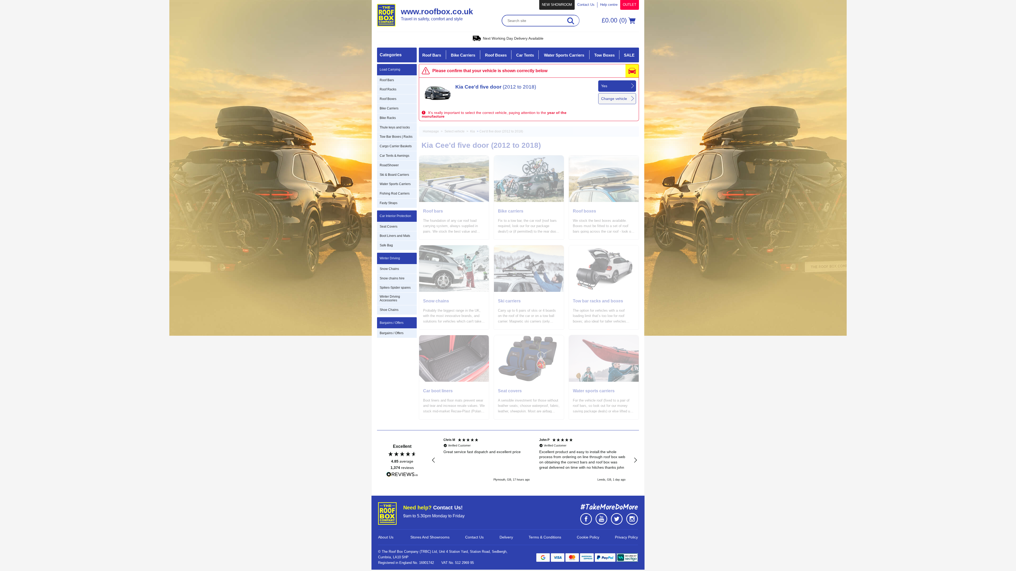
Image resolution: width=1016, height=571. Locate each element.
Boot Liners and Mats (395, 235)
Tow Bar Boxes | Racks (396, 136)
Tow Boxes (604, 55)
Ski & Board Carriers (394, 174)
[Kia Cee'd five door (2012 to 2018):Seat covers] (529, 358)
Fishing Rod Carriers (395, 193)
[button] (433, 460)
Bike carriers (510, 211)
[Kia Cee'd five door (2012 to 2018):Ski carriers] (529, 268)
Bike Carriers (389, 108)
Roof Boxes (388, 98)
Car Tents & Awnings (394, 155)
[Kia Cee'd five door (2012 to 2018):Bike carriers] (529, 178)
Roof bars (433, 211)
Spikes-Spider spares (395, 287)
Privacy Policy (626, 537)
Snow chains (436, 301)
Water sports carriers (594, 391)
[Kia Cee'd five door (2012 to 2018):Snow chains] (454, 268)
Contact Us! (433, 507)
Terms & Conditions (545, 537)
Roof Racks (388, 89)
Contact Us (586, 5)
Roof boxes (584, 211)
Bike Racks (388, 117)
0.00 (616, 20)
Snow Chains (389, 268)
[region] (534, 460)
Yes (604, 86)
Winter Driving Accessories (390, 298)
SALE (629, 55)
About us (385, 537)
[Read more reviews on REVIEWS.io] (402, 474)
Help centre (609, 5)
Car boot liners (438, 391)
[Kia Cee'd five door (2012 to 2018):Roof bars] (454, 178)
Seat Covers (388, 226)
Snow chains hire (392, 278)
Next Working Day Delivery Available (513, 38)
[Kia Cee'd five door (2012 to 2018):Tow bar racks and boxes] (604, 268)
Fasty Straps (388, 203)
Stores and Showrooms (430, 537)
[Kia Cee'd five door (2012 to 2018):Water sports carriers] (604, 358)
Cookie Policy (588, 537)
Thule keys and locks (395, 127)
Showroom (557, 5)
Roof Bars (387, 80)
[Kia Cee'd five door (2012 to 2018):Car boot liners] (454, 358)
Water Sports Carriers (395, 184)
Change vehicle (614, 98)
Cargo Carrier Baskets (396, 146)
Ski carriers (509, 301)
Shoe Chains (389, 309)
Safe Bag (386, 245)
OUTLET (629, 5)
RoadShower (389, 165)
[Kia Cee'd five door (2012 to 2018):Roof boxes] (604, 178)
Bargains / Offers (391, 333)
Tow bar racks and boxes (598, 301)
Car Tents (525, 55)
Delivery (506, 537)
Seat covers (510, 391)
